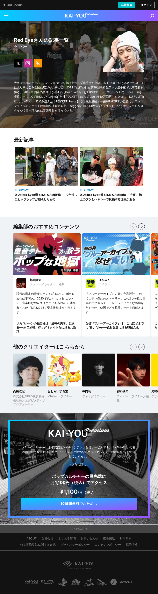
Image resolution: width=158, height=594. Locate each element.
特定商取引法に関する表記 (38, 544)
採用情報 (132, 544)
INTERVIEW (22, 190)
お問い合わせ (89, 538)
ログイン (146, 5)
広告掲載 (109, 538)
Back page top (79, 528)
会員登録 (127, 5)
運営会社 (47, 538)
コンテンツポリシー (108, 544)
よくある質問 (67, 538)
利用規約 (125, 538)
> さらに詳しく (79, 464)
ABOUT (32, 538)
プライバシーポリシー (75, 544)
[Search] (152, 16)
